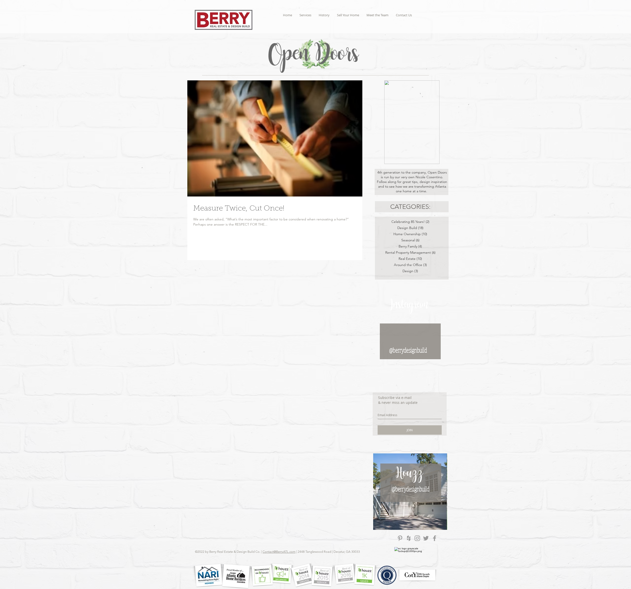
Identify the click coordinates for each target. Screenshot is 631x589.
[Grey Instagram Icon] (417, 538)
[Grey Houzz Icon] (408, 538)
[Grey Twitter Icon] (426, 538)
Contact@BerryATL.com (279, 551)
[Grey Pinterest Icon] (400, 538)
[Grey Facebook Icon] (434, 538)
